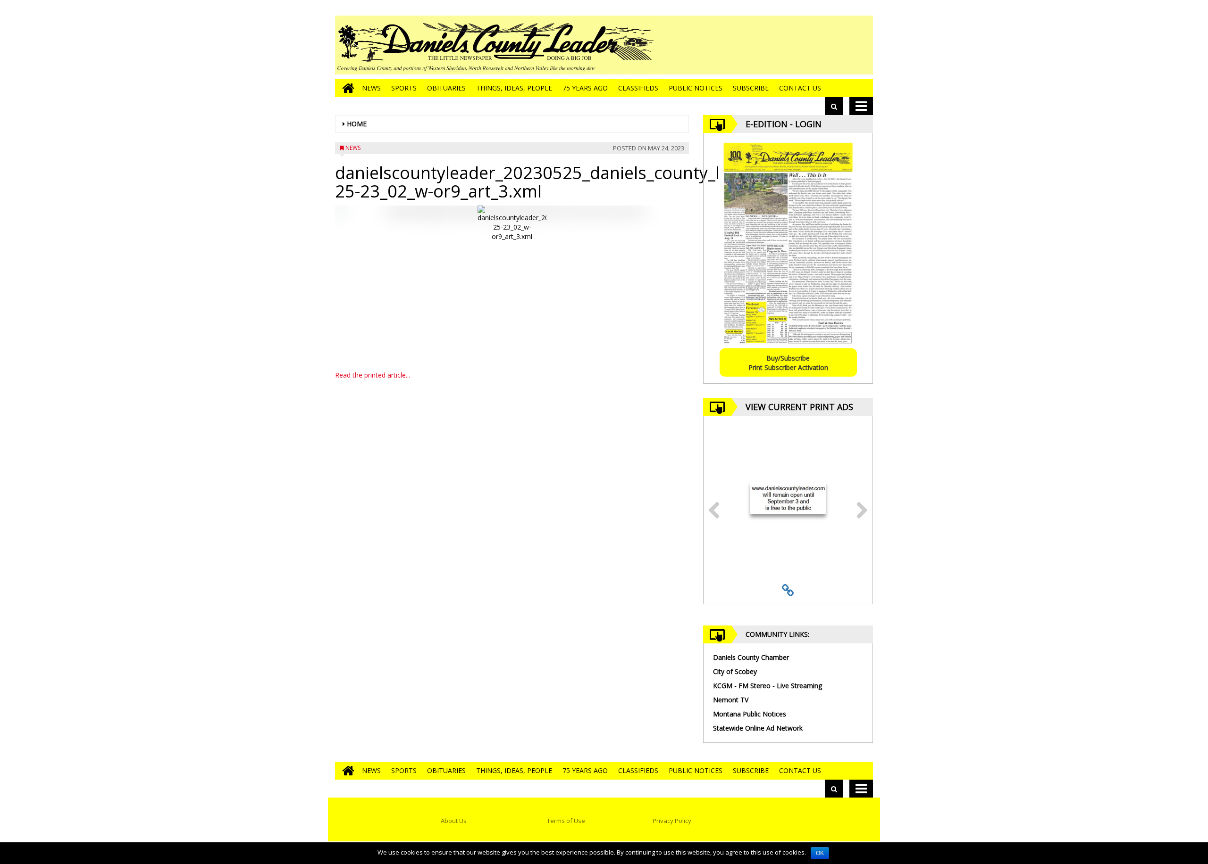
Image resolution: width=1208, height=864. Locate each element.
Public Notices (695, 87)
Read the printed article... (372, 374)
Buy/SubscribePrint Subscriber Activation (788, 363)
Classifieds (638, 87)
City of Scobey (735, 671)
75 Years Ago (585, 87)
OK (820, 853)
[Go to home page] (346, 88)
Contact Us (800, 87)
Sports (404, 87)
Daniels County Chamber (751, 657)
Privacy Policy (672, 820)
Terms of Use (566, 820)
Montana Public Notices (749, 713)
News (371, 87)
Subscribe (751, 87)
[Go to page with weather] (802, 45)
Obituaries (446, 87)
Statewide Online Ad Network (758, 728)
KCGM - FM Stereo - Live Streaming (767, 685)
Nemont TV (730, 699)
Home (357, 123)
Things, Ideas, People (514, 87)
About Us (454, 820)
